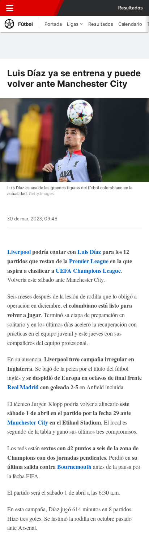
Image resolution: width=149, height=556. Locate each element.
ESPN (38, 8)
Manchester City (27, 422)
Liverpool (19, 251)
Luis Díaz (89, 251)
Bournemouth (74, 466)
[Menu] (10, 8)
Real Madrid (23, 387)
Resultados (130, 8)
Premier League (88, 261)
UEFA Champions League (88, 270)
